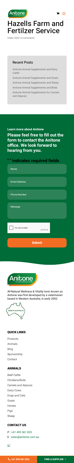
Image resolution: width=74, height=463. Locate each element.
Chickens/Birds (16, 380)
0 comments (27, 38)
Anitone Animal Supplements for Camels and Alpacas (36, 94)
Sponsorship (15, 354)
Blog (10, 349)
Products (12, 339)
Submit (37, 242)
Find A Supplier (54, 459)
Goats (11, 401)
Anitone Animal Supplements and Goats (35, 78)
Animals (12, 344)
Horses (11, 406)
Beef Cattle (13, 375)
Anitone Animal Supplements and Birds (35, 87)
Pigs (10, 411)
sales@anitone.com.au (25, 437)
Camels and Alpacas (19, 385)
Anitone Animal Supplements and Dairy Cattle (35, 71)
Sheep (11, 416)
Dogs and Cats (16, 396)
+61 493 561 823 (21, 432)
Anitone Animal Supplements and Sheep (36, 83)
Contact (12, 359)
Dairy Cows (14, 390)
